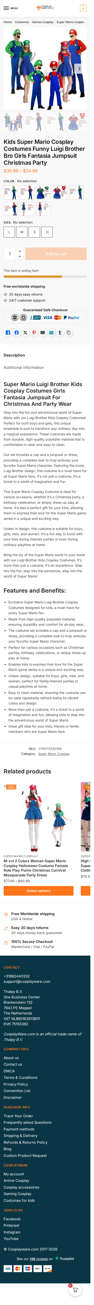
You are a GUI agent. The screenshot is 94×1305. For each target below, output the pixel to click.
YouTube (11, 1238)
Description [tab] (14, 355)
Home (8, 22)
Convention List (17, 1090)
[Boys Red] (27, 192)
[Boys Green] (11, 192)
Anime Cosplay (16, 1180)
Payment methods (19, 1129)
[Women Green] (27, 209)
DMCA (9, 1071)
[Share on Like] (8, 332)
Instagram (12, 1232)
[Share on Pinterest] (34, 332)
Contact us (13, 1064)
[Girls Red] (60, 192)
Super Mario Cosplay (71, 22)
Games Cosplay (43, 22)
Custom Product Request (25, 1155)
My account (14, 1174)
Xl (47, 232)
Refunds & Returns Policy (25, 1142)
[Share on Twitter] (25, 332)
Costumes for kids (19, 1200)
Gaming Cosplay (17, 1193)
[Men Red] (11, 209)
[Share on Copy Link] (68, 332)
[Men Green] (76, 192)
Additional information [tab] (24, 367)
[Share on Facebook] (16, 332)
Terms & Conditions (20, 1077)
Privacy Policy (16, 1084)
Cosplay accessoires (21, 1187)
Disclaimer (13, 1097)
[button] (20, 251)
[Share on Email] (42, 332)
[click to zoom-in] (45, 68)
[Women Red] (43, 209)
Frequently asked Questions (28, 1122)
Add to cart (56, 253)
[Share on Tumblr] (60, 332)
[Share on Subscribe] (51, 332)
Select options (39, 891)
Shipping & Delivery (20, 1135)
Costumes (22, 22)
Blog (7, 1149)
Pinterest (11, 1225)
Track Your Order (18, 1116)
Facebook (12, 1219)
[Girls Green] (43, 192)
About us (11, 1058)
